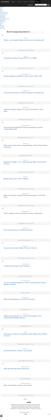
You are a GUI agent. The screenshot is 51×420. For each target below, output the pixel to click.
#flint (1, 8)
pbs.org (25, 38)
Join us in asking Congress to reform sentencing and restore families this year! (25, 283)
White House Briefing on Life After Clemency (19, 299)
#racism (1, 23)
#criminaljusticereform (4, 19)
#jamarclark (2, 28)
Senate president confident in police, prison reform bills (23, 76)
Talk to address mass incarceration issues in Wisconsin (23, 213)
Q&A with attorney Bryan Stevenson (16, 368)
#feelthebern (2, 20)
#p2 (1, 24)
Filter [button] (37, 1)
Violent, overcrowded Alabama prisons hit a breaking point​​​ (24, 40)
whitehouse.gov (25, 297)
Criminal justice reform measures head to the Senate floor (24, 92)
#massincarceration (4, 13)
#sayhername (3, 21)
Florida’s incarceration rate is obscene (17, 266)
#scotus (1, 9)
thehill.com (25, 348)
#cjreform (2, 7)
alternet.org (25, 143)
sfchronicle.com (25, 107)
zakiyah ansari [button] (25, 276)
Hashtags (19, 1)
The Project (31, 1)
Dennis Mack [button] (25, 155)
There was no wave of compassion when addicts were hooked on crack (25, 335)
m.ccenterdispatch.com (25, 74)
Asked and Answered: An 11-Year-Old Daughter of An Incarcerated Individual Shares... (22, 317)
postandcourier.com (25, 366)
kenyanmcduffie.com (25, 125)
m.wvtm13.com (25, 246)
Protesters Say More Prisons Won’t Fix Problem (20, 58)
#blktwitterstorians (4, 12)
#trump (1, 11)
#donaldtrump (3, 15)
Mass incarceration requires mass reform (18, 385)
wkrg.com (26, 56)
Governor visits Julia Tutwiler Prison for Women (20, 248)
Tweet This (30, 5)
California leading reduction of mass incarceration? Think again (23, 110)
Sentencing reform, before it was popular (18, 350)
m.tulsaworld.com (25, 90)
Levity (49, 414)
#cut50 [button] (25, 309)
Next (25, 399)
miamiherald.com (25, 264)
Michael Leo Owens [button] (24, 344)
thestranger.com (25, 193)
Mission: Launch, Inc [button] (25, 50)
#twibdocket (2, 16)
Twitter (2, 414)
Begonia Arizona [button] (25, 119)
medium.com (25, 314)
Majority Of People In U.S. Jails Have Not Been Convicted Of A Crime (25, 163)
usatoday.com (25, 228)
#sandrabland (3, 17)
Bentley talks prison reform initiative (16, 178)
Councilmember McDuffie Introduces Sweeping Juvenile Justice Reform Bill (23, 128)
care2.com (25, 160)
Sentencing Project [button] (25, 172)
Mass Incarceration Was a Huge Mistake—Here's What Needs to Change (25, 146)
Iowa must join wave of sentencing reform (18, 230)
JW (2, 35)
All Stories (13, 1)
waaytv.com (25, 176)
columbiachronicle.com (25, 383)
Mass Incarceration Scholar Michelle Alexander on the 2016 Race (24, 196)
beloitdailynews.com (25, 211)
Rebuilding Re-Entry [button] (27, 378)
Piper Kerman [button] (27, 292)
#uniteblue (2, 25)
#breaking (2, 27)
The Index (25, 1)
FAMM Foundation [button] (25, 240)
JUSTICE (5, 2)
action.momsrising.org (25, 280)
